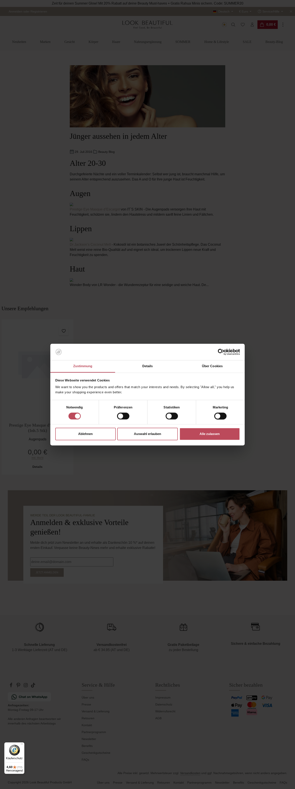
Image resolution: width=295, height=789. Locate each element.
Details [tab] (147, 366)
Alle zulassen (210, 434)
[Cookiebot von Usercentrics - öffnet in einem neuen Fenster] (221, 352)
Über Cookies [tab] (212, 366)
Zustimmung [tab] (82, 366)
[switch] (123, 416)
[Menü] (21, 745)
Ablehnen (85, 434)
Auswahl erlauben (147, 434)
